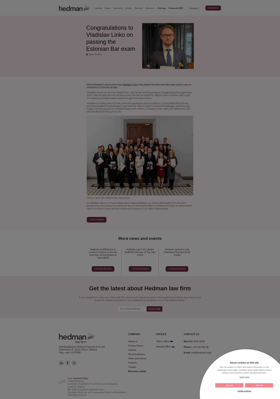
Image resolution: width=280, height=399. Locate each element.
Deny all (229, 385)
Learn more (244, 377)
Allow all (259, 385)
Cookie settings (244, 391)
